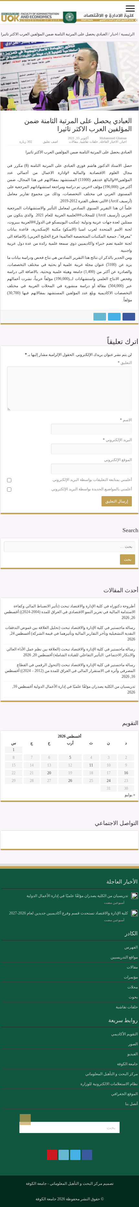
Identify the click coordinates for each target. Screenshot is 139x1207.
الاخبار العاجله (109, 141)
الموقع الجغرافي (124, 1094)
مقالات (73, 141)
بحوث (133, 997)
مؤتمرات (131, 977)
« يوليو (130, 795)
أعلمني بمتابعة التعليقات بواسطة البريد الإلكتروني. (92, 479)
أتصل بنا (131, 1104)
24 (109, 780)
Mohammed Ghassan (113, 138)
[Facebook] (87, 840)
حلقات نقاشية (89, 141)
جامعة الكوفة (127, 1064)
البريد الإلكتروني (117, 440)
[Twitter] (75, 840)
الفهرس (131, 947)
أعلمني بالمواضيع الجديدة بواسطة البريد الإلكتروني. (91, 489)
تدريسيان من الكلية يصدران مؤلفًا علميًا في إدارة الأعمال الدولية (84, 686)
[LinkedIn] (64, 840)
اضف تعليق (50, 141)
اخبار (114, 34)
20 (49, 773)
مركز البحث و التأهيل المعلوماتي (111, 1074)
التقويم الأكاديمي (124, 1034)
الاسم (126, 420)
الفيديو (132, 1054)
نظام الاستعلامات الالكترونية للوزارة (109, 1084)
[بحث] (25, 1119)
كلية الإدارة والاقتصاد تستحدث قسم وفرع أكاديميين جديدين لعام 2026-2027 (68, 913)
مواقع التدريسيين (124, 957)
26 (70, 780)
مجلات (132, 987)
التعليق (125, 362)
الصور (133, 1044)
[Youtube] (52, 840)
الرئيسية (128, 34)
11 (91, 765)
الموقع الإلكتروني (118, 460)
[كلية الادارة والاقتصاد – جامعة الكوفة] (69, 18)
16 (126, 773)
